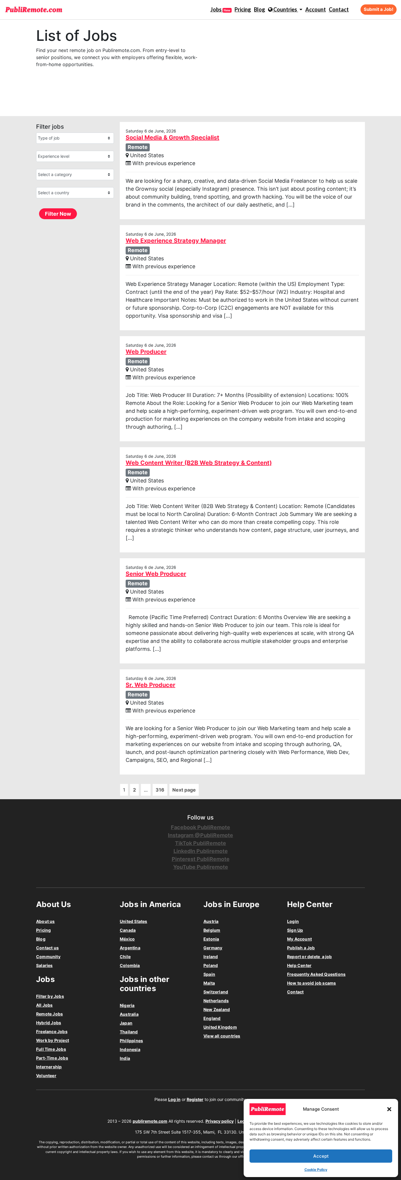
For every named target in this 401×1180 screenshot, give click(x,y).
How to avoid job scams (311, 982)
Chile (125, 956)
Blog (259, 9)
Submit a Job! (378, 9)
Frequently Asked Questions (316, 974)
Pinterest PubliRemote (201, 859)
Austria (210, 921)
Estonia (211, 938)
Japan (126, 1022)
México (127, 938)
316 (160, 790)
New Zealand (216, 1009)
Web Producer (146, 351)
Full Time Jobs (51, 1049)
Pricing (243, 9)
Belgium (211, 930)
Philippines (131, 1040)
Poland (210, 965)
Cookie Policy (315, 1169)
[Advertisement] (256, 68)
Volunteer (46, 1075)
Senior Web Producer (156, 573)
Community (48, 956)
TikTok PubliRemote (200, 843)
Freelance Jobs (52, 1031)
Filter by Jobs (50, 996)
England (211, 1018)
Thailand (129, 1031)
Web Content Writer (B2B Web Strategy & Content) (199, 462)
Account (315, 9)
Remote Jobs (49, 1013)
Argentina (130, 947)
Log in (174, 1099)
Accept (321, 1156)
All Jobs (44, 1005)
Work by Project (52, 1040)
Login (293, 921)
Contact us (47, 947)
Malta (209, 982)
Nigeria (127, 1005)
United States (133, 921)
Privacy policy (219, 1121)
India (125, 1058)
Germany (212, 947)
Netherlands (216, 1000)
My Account (299, 938)
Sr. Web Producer (150, 684)
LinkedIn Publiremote (200, 851)
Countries (285, 9)
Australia (129, 1014)
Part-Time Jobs (52, 1057)
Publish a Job (301, 947)
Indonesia (130, 1049)
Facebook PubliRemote (200, 827)
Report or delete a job (309, 956)
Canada (128, 930)
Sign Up (295, 930)
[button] (389, 1109)
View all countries (221, 1035)
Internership (49, 1066)
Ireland (210, 956)
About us (45, 921)
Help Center (299, 965)
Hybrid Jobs (48, 1022)
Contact (339, 9)
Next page (184, 790)
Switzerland (215, 991)
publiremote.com (150, 1121)
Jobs (220, 9)
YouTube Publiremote (200, 867)
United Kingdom (220, 1027)
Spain (209, 974)
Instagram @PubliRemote (200, 835)
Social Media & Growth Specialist (172, 137)
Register (195, 1099)
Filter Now (58, 214)
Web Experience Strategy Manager (176, 240)
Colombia (130, 965)
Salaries (44, 965)
